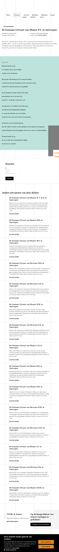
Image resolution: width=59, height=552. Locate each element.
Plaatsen (9, 178)
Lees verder (15, 548)
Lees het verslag (14, 213)
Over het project (26, 16)
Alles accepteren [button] (46, 542)
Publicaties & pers (44, 16)
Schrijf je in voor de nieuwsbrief (40, 524)
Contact (52, 15)
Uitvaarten (17, 15)
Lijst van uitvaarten (8, 26)
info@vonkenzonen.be (12, 521)
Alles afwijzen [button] (46, 546)
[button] (20, 550)
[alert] (29, 543)
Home (8, 15)
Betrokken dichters (34, 16)
